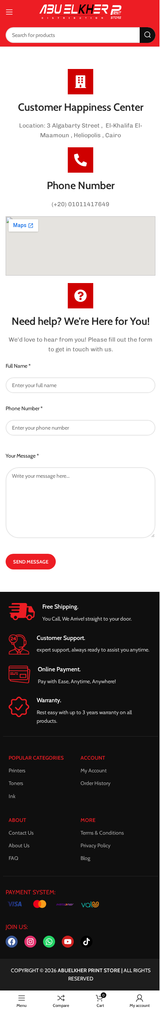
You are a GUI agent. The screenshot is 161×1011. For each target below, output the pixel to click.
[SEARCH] (147, 35)
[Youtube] (68, 942)
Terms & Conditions (102, 832)
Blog (85, 858)
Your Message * (22, 455)
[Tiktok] (86, 942)
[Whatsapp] (49, 942)
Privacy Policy (95, 845)
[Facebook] (12, 942)
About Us (19, 845)
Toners (16, 783)
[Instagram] (30, 942)
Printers (17, 770)
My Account (93, 770)
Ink (12, 796)
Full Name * (18, 365)
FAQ (13, 858)
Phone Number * (24, 408)
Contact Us (21, 832)
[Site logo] (80, 11)
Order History (95, 783)
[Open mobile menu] (9, 11)
